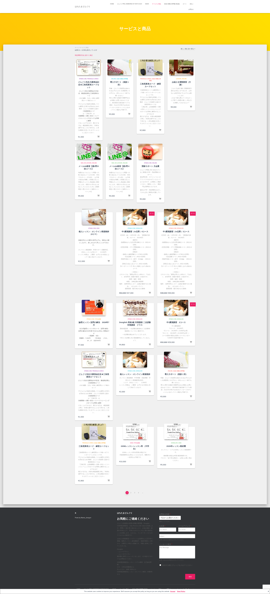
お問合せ (191, 9)
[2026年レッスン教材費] (176, 431)
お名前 (162, 526)
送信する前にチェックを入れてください (177, 565)
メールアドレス (184, 526)
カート (185, 4)
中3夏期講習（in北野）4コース (135, 232)
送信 (190, 576)
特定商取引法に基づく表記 (84, 55)
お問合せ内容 (164, 514)
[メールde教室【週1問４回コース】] (119, 151)
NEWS (147, 4)
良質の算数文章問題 (122, 79)
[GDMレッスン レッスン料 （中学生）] (135, 431)
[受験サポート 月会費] (150, 151)
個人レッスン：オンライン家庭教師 (135, 374)
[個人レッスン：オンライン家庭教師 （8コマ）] (94, 217)
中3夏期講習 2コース (176, 322)
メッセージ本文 (165, 544)
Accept (172, 591)
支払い (192, 4)
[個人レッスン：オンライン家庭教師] (135, 359)
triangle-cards (92, 79)
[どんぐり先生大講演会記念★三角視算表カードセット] (89, 67)
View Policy (181, 591)
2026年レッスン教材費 (176, 446)
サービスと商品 (156, 4)
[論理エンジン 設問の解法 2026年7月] (94, 308)
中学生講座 (98, 319)
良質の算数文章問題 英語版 (172, 4)
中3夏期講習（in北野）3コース (176, 232)
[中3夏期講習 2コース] (176, 308)
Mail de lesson (86, 163)
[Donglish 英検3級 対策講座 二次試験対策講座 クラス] (135, 308)
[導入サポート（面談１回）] (119, 67)
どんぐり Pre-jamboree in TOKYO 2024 (129, 4)
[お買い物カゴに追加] (98, 137)
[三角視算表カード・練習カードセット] (150, 67)
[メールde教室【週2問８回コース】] (89, 151)
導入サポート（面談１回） (176, 374)
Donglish (139, 228)
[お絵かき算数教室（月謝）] (181, 67)
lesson (178, 79)
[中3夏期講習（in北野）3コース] (176, 217)
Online (113, 79)
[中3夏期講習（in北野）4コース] (135, 217)
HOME (112, 4)
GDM (97, 228)
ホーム (77, 47)
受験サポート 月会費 (150, 166)
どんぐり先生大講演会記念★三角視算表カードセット (88, 84)
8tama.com (82, 79)
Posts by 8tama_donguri (83, 517)
